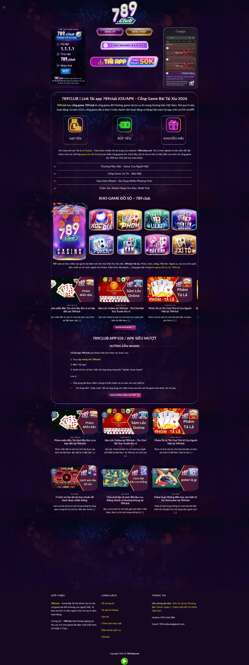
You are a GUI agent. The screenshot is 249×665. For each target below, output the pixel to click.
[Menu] (4, 7)
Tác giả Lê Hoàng (109, 610)
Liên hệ (105, 617)
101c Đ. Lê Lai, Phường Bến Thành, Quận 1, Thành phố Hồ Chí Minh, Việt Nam (174, 607)
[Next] (199, 285)
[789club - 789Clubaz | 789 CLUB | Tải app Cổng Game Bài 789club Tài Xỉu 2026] (124, 13)
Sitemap (105, 637)
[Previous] (49, 285)
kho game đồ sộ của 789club (165, 267)
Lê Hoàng (87, 150)
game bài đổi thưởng (91, 154)
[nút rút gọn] (55, 167)
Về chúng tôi (107, 603)
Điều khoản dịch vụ (111, 630)
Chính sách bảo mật (111, 623)
